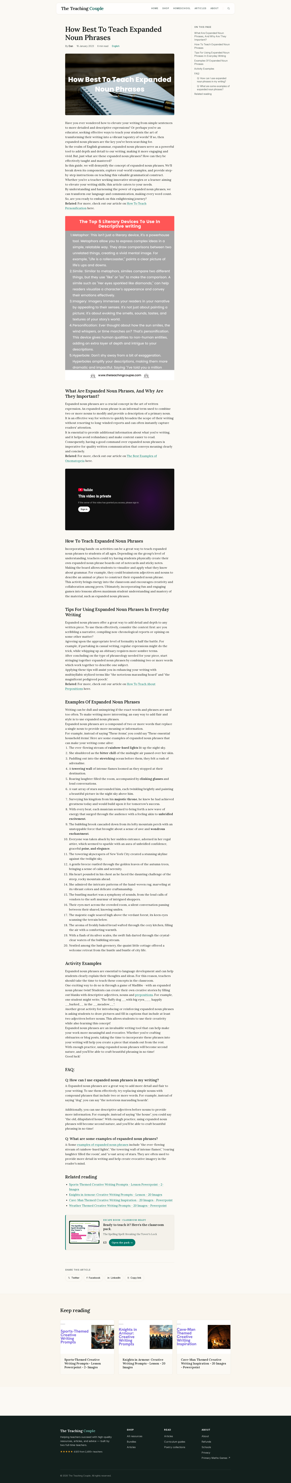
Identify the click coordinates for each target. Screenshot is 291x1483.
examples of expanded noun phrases (102, 1144)
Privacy (206, 1452)
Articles (200, 8)
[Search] (228, 8)
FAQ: (197, 73)
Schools (206, 1447)
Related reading (203, 94)
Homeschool (182, 8)
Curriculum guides (174, 1441)
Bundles (131, 1441)
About (215, 8)
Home (154, 8)
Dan (71, 46)
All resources (134, 1436)
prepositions (144, 995)
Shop (165, 8)
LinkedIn (113, 1277)
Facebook (93, 1277)
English (115, 46)
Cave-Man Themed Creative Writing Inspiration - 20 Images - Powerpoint (121, 1200)
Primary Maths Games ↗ (216, 1457)
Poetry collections (174, 1447)
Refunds (206, 1441)
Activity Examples (204, 68)
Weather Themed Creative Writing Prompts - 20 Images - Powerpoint (118, 1205)
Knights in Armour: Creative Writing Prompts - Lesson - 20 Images (115, 1194)
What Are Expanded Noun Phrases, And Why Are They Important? (210, 36)
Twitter (73, 1277)
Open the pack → (122, 1242)
